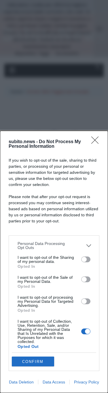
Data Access (54, 382)
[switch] (85, 259)
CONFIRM (32, 361)
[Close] (96, 141)
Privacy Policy (86, 382)
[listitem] (54, 245)
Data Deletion (21, 382)
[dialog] (54, 262)
